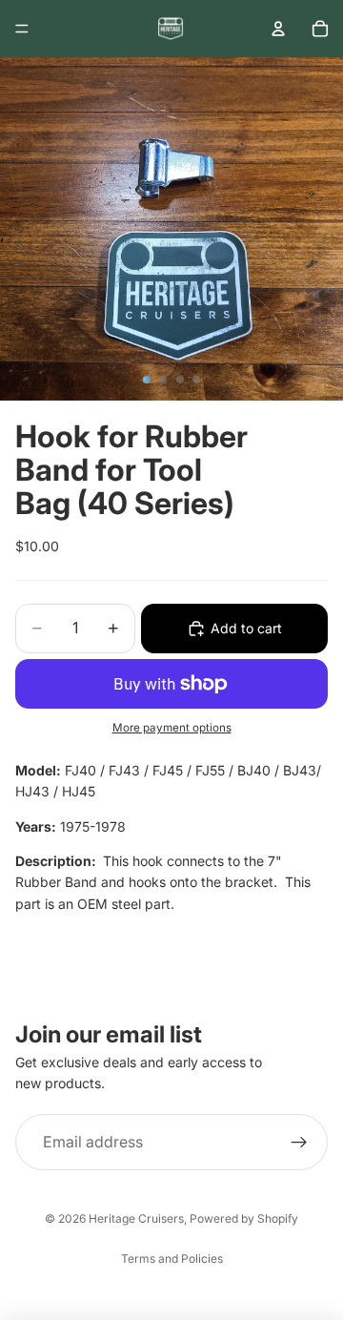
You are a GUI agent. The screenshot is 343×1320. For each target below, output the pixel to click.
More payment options (172, 727)
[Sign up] (299, 1143)
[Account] (278, 29)
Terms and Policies (172, 1258)
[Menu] (22, 29)
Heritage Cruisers (136, 1218)
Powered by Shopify (244, 1218)
